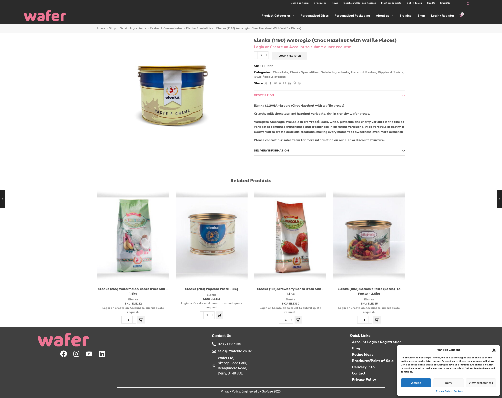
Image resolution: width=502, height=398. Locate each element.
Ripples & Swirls (390, 72)
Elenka (133, 299)
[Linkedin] (101, 353)
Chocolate (280, 72)
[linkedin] (289, 83)
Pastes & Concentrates (166, 28)
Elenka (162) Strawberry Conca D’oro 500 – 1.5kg (290, 291)
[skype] (299, 83)
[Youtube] (89, 353)
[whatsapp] (294, 83)
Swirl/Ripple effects (270, 77)
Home (101, 28)
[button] (494, 350)
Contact (458, 391)
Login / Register (290, 55)
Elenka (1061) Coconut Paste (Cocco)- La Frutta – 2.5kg (369, 291)
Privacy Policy (444, 391)
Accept (416, 383)
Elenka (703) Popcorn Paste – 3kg (211, 289)
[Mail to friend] (284, 83)
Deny (448, 383)
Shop (112, 28)
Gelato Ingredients (133, 28)
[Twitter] (266, 83)
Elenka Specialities (199, 28)
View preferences (481, 383)
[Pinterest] (280, 83)
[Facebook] (270, 83)
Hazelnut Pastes (363, 72)
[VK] (275, 83)
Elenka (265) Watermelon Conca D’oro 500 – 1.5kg (133, 291)
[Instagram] (76, 353)
